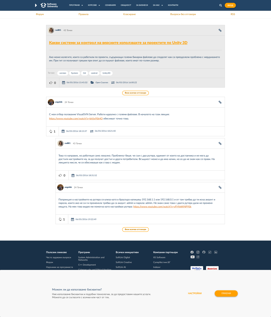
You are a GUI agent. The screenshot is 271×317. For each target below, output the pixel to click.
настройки (195, 293)
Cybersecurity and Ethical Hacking (94, 270)
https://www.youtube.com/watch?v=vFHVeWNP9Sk (162, 206)
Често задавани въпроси (58, 257)
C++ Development (87, 265)
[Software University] (49, 5)
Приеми (226, 293)
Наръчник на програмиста (59, 267)
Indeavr (156, 267)
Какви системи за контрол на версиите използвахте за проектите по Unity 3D (118, 43)
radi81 (58, 30)
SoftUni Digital (123, 257)
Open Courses (102, 83)
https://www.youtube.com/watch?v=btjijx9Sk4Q (76, 118)
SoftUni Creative (124, 262)
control (94, 73)
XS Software (159, 257)
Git (84, 73)
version (62, 73)
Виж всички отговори (135, 93)
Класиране (129, 14)
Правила (83, 14)
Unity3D (106, 73)
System (74, 73)
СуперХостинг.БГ (161, 262)
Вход (230, 5)
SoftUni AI (121, 267)
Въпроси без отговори (183, 14)
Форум (40, 14)
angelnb (58, 102)
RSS (233, 14)
